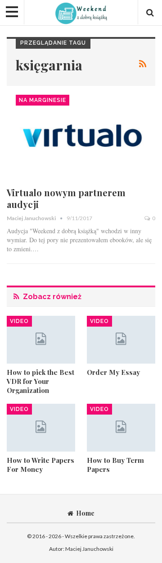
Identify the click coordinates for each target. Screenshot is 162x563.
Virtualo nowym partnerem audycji (66, 198)
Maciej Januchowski (89, 548)
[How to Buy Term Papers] (121, 428)
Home (85, 513)
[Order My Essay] (121, 340)
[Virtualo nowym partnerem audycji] (81, 138)
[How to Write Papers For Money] (41, 428)
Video (19, 321)
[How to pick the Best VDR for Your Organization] (41, 340)
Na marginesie (42, 100)
